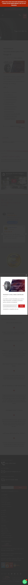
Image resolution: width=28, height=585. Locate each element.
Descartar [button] (14, 5)
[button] (24, 581)
